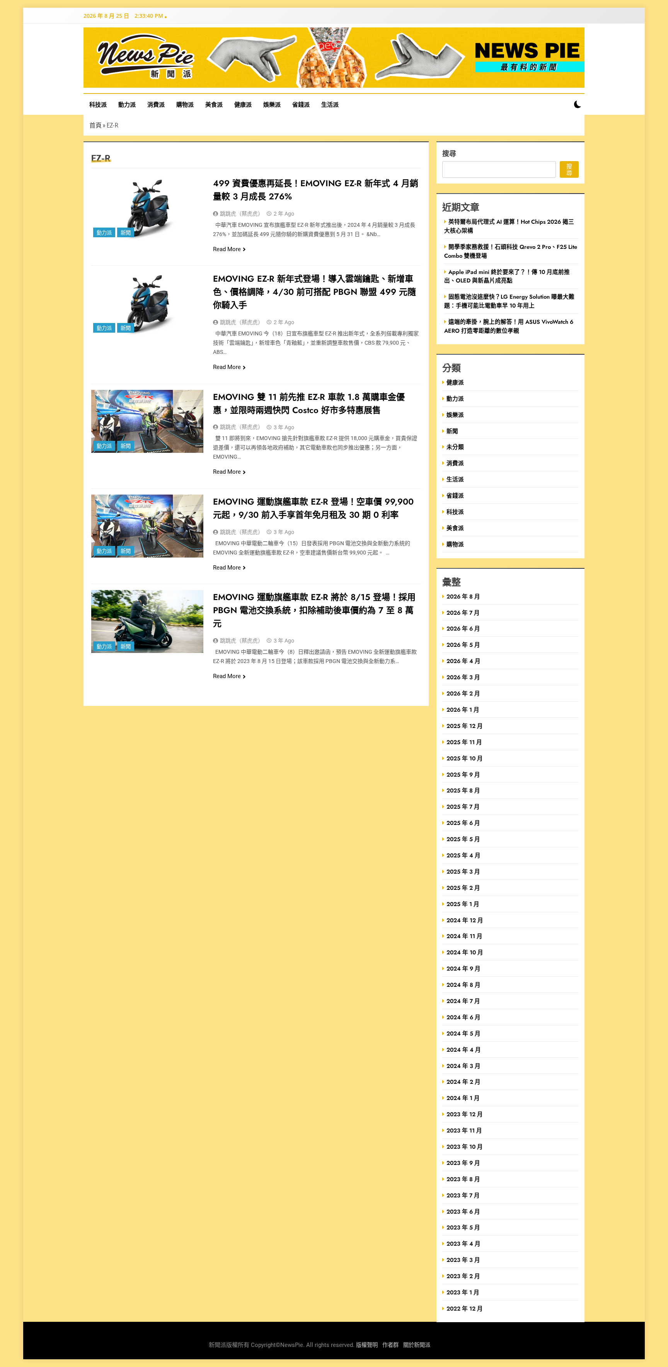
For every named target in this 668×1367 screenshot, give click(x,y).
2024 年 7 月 (463, 1001)
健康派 (243, 104)
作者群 (390, 1345)
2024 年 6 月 (463, 1017)
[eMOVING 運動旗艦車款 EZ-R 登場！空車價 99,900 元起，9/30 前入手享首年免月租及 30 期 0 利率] (147, 526)
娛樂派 (272, 104)
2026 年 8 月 (463, 596)
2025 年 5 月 (463, 839)
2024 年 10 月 (464, 952)
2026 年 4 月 (463, 661)
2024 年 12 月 (464, 920)
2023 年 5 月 (463, 1227)
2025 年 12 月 (464, 726)
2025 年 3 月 (463, 871)
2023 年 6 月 (463, 1211)
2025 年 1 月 (462, 904)
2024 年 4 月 (463, 1050)
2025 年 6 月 (463, 823)
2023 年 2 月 (463, 1276)
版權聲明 (367, 1345)
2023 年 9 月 (463, 1163)
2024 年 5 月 (463, 1033)
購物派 (185, 104)
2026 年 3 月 (463, 677)
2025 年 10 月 (464, 758)
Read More (227, 249)
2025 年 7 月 (463, 807)
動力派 (127, 104)
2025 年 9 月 (463, 774)
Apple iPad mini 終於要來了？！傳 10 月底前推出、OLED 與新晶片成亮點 (507, 276)
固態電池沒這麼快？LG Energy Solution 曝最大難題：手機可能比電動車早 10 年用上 (509, 300)
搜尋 (449, 153)
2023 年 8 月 (463, 1179)
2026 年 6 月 (463, 628)
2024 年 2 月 (463, 1082)
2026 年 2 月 (463, 693)
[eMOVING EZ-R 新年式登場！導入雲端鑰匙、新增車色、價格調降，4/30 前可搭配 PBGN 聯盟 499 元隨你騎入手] (147, 303)
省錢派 (301, 104)
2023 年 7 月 (463, 1195)
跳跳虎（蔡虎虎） (241, 214)
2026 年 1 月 (462, 710)
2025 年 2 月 (463, 888)
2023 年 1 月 (462, 1292)
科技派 (98, 104)
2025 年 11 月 (464, 742)
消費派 (156, 104)
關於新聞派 (416, 1345)
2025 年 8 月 (463, 790)
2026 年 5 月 (463, 645)
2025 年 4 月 (463, 855)
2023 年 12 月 (464, 1114)
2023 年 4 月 (463, 1243)
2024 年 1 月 (463, 1098)
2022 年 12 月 (464, 1308)
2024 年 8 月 (463, 985)
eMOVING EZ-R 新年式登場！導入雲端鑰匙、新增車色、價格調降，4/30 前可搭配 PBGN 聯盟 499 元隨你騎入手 (314, 291)
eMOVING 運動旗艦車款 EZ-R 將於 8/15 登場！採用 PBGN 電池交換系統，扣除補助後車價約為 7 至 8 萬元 (314, 610)
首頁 (95, 125)
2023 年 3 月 (463, 1260)
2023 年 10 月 (464, 1147)
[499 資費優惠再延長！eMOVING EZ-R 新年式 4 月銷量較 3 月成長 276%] (147, 207)
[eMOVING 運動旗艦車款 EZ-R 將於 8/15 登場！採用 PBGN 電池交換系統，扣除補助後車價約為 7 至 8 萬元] (147, 621)
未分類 (455, 447)
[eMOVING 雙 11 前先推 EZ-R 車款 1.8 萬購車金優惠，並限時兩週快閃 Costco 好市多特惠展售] (147, 421)
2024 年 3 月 (463, 1066)
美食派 (214, 104)
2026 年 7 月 (463, 613)
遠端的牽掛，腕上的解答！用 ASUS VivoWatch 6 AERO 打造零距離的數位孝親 (508, 326)
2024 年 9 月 (463, 968)
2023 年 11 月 (464, 1130)
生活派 (330, 104)
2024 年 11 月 (464, 936)
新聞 (126, 233)
